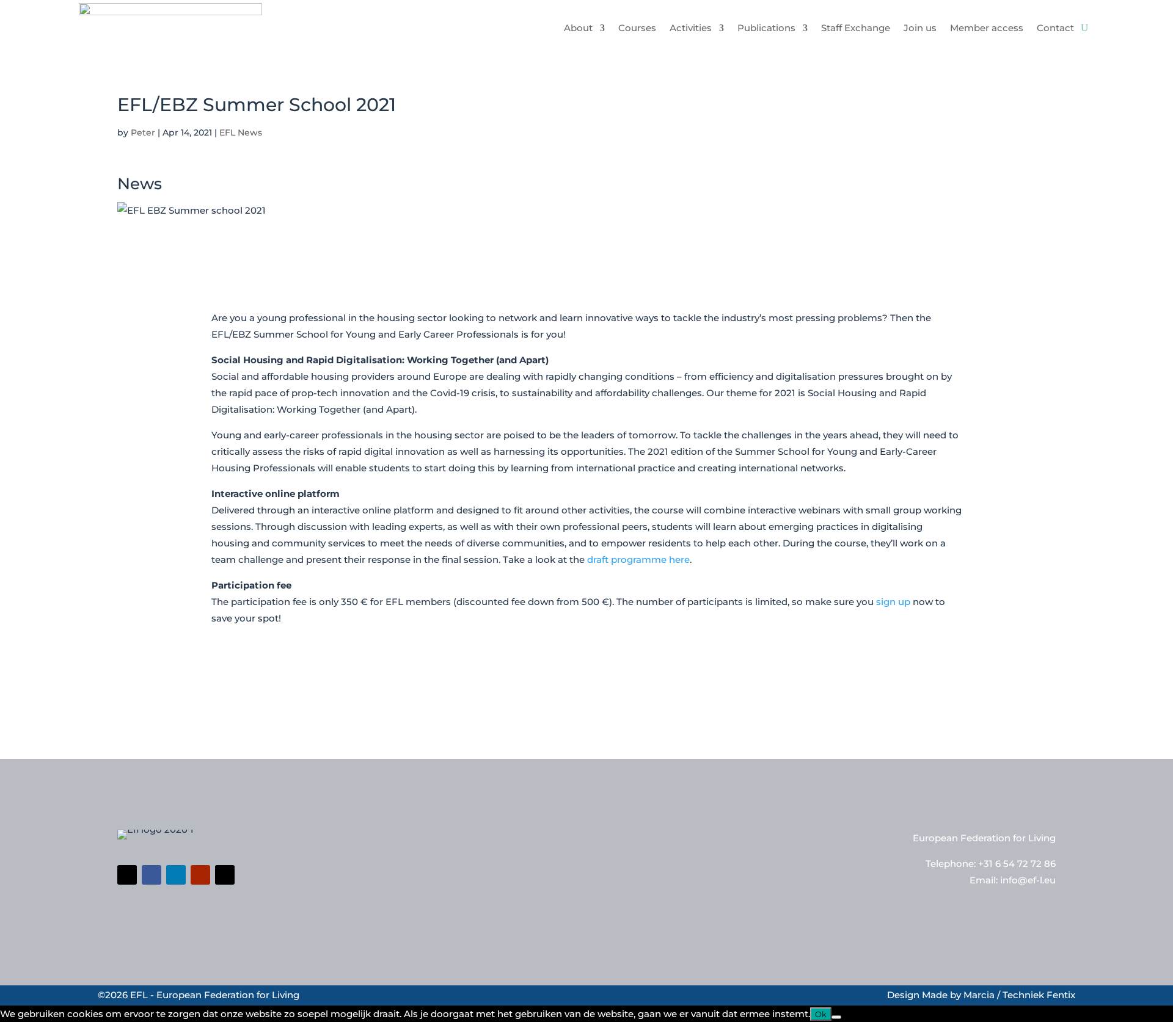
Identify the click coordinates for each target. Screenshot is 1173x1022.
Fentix (1061, 995)
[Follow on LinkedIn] (176, 875)
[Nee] (836, 1017)
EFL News (240, 132)
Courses (637, 28)
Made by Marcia (958, 995)
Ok (821, 1014)
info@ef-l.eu (1028, 880)
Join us (920, 28)
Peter (143, 132)
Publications (766, 28)
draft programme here (638, 559)
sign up (893, 601)
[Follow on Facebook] (151, 875)
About (578, 28)
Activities (691, 28)
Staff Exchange (855, 28)
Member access (986, 28)
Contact (1055, 28)
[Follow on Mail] (225, 875)
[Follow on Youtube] (200, 875)
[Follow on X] (127, 875)
